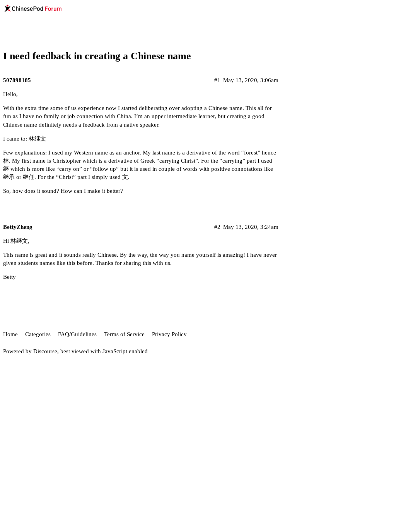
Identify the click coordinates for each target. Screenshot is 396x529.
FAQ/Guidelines (77, 334)
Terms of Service (124, 334)
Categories (38, 334)
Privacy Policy (169, 334)
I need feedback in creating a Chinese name (97, 56)
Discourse (45, 351)
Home (10, 334)
